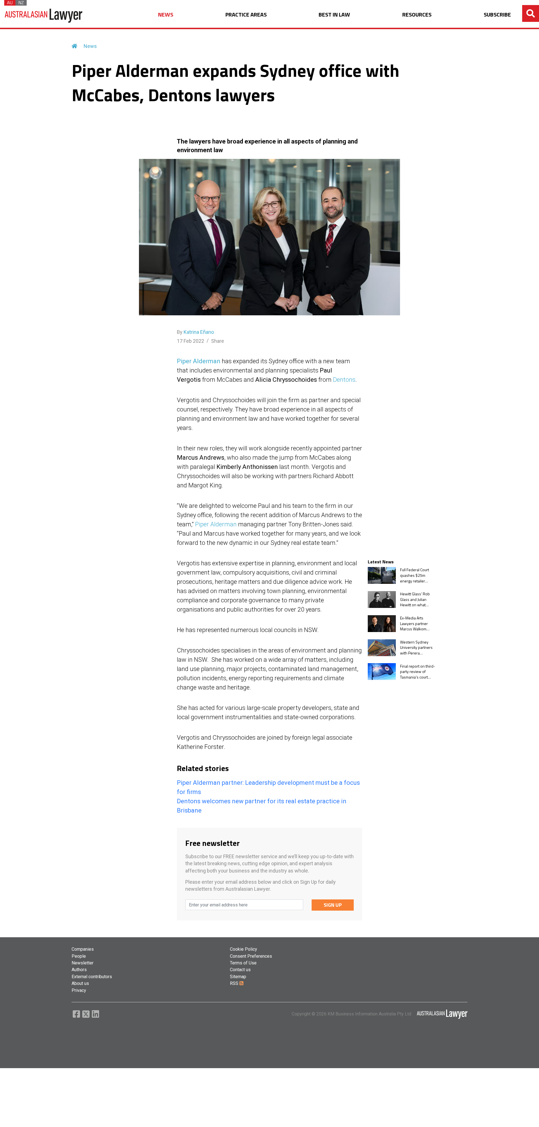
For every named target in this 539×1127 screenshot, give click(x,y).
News (90, 46)
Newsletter (82, 963)
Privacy (79, 990)
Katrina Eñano (199, 332)
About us (80, 983)
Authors (79, 969)
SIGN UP (333, 905)
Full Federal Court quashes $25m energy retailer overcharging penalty (414, 575)
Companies (83, 949)
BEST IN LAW (334, 15)
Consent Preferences (251, 956)
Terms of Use (243, 963)
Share (217, 341)
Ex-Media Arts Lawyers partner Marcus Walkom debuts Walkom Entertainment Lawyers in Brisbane (417, 623)
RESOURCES (416, 15)
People (79, 956)
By (195, 332)
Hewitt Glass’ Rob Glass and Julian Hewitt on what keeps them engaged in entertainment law (415, 599)
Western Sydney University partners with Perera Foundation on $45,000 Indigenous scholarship (417, 647)
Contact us (240, 969)
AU (10, 3)
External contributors (92, 976)
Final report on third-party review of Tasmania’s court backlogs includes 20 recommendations (417, 671)
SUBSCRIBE (497, 15)
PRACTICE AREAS (246, 15)
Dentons (344, 379)
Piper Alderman (198, 361)
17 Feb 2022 (190, 341)
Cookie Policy (243, 949)
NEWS (165, 15)
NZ (21, 3)
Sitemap (238, 976)
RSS (234, 983)
